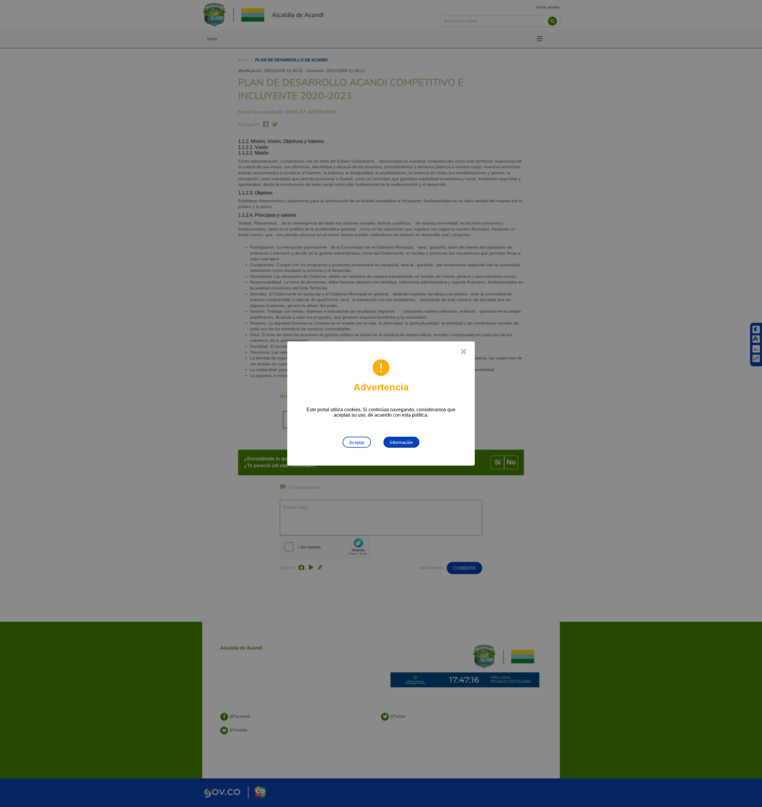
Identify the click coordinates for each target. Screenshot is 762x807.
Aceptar (356, 442)
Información (401, 442)
